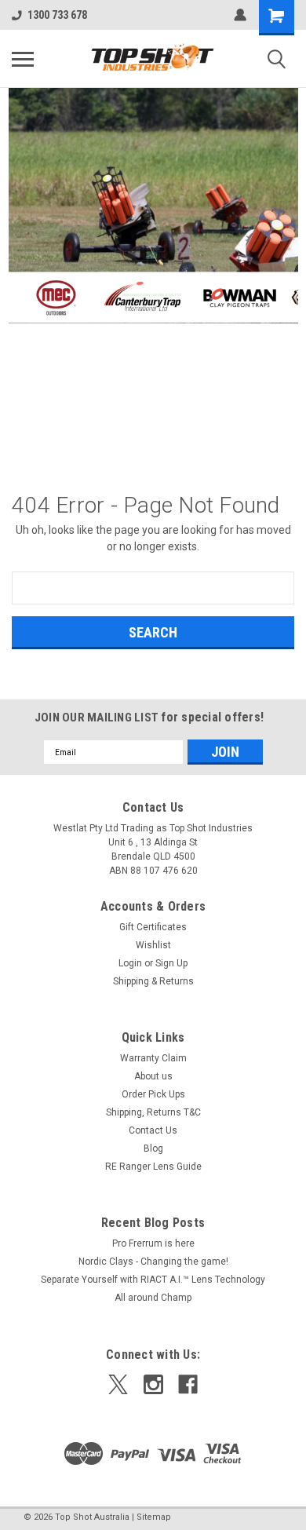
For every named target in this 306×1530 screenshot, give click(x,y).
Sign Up (171, 963)
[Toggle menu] (23, 59)
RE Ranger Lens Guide (153, 1166)
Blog (153, 1148)
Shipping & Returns (153, 981)
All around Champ (153, 1297)
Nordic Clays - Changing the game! (153, 1261)
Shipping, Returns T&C (153, 1112)
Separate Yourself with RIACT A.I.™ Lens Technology (153, 1279)
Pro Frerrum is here (153, 1243)
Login (130, 963)
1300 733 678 (57, 15)
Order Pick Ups (153, 1094)
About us (153, 1076)
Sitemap (154, 1517)
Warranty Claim (153, 1058)
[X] (118, 1384)
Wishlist (153, 945)
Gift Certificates (153, 927)
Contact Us (153, 1130)
